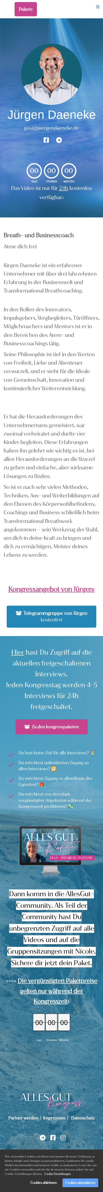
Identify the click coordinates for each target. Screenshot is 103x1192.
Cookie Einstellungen (57, 1174)
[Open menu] (97, 7)
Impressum (54, 1118)
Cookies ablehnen (43, 1182)
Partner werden (23, 1118)
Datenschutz (83, 1118)
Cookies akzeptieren (80, 1182)
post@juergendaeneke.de (51, 128)
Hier (17, 652)
